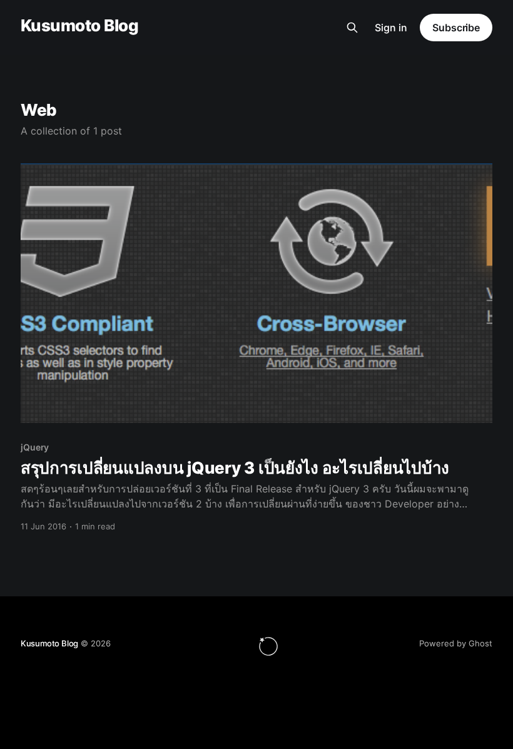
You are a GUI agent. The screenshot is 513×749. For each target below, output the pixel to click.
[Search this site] (352, 28)
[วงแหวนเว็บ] (268, 646)
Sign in (391, 27)
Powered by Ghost (455, 643)
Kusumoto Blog (79, 26)
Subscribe (456, 27)
